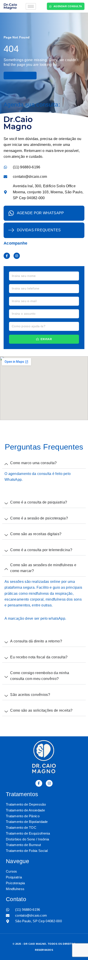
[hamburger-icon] (31, 6)
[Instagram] (17, 256)
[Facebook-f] (7, 256)
